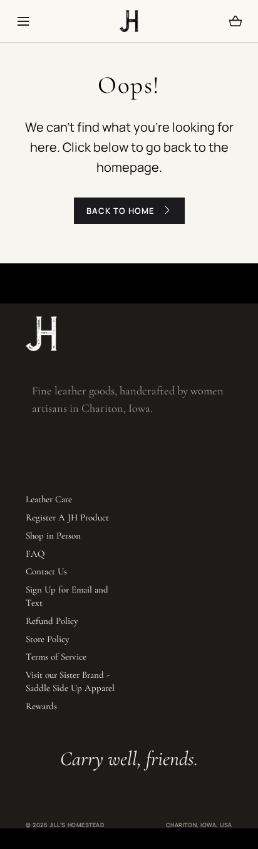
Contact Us (46, 571)
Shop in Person (53, 535)
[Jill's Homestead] (129, 21)
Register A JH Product (67, 517)
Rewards (41, 706)
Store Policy (48, 639)
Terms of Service (56, 656)
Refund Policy (52, 620)
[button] (23, 21)
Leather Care (49, 499)
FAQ (35, 553)
